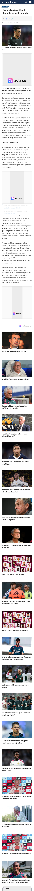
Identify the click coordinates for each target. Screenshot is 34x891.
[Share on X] (9, 18)
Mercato (5, 6)
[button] (3, 2)
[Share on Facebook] (6, 18)
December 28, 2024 (10, 213)
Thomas (3, 23)
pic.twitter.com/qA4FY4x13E (12, 208)
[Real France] (12, 2)
